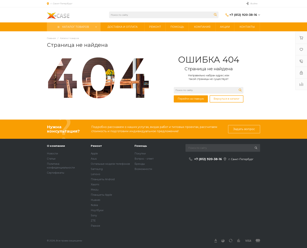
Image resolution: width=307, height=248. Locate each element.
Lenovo (95, 174)
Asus (94, 158)
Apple (94, 153)
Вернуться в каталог (226, 98)
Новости (52, 153)
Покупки (140, 153)
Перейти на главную (191, 98)
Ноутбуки (97, 210)
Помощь (140, 145)
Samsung (97, 169)
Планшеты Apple (101, 194)
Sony (94, 215)
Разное (95, 225)
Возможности (143, 169)
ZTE (93, 220)
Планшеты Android (103, 179)
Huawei (95, 200)
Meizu (94, 189)
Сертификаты (55, 172)
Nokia (94, 205)
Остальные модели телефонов (110, 163)
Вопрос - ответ (144, 158)
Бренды (139, 163)
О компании (56, 145)
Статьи (51, 158)
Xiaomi (95, 184)
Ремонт (96, 145)
